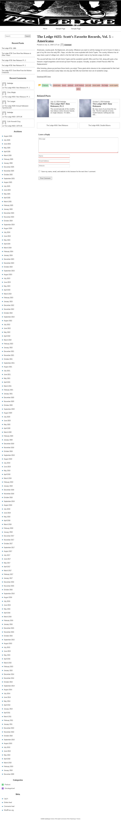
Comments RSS (65, 819)
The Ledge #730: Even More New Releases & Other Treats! (16, 54)
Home (45, 28)
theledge (63, 102)
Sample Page (60, 28)
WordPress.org (9, 810)
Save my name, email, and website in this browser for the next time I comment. (68, 171)
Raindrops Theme (75, 819)
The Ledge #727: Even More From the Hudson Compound (17, 71)
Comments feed (9, 806)
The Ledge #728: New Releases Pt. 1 (14, 65)
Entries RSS (54, 819)
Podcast (7, 784)
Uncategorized (10, 788)
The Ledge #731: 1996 (9, 48)
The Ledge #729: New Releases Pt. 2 (14, 60)
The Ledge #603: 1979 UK (13, 117)
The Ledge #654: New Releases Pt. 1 (17, 88)
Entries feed (8, 802)
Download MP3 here (44, 77)
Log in (6, 798)
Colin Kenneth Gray (14, 121)
